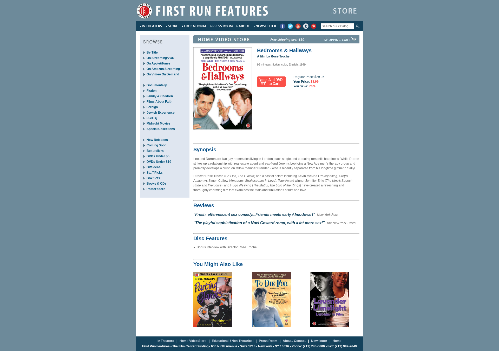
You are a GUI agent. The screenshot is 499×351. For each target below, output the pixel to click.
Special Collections (161, 129)
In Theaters (165, 341)
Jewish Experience (161, 112)
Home (337, 341)
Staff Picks (155, 172)
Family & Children (160, 96)
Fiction (151, 91)
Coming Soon (156, 145)
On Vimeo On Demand (163, 74)
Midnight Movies (158, 123)
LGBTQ (152, 118)
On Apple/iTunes (158, 63)
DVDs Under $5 (158, 156)
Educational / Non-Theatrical (232, 341)
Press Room (268, 341)
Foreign (152, 107)
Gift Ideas (154, 167)
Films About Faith (159, 101)
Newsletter (319, 341)
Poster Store (156, 189)
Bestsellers (155, 151)
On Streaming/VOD (160, 58)
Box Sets (153, 178)
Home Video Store (193, 341)
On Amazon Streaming (163, 69)
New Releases (157, 140)
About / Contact (294, 341)
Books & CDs (157, 183)
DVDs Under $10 (159, 162)
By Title (152, 52)
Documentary (157, 85)
